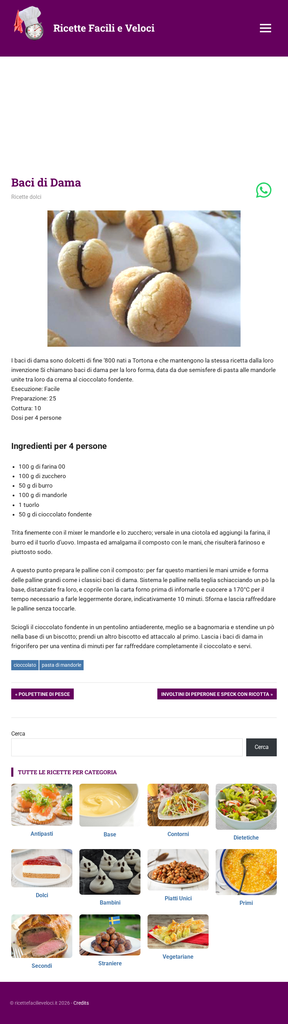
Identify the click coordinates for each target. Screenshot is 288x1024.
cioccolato (25, 665)
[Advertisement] (144, 109)
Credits (81, 1003)
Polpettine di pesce (44, 695)
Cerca (18, 733)
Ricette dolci (26, 197)
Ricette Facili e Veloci (104, 27)
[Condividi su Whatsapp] (264, 190)
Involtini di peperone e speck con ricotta (215, 695)
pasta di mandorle (61, 665)
